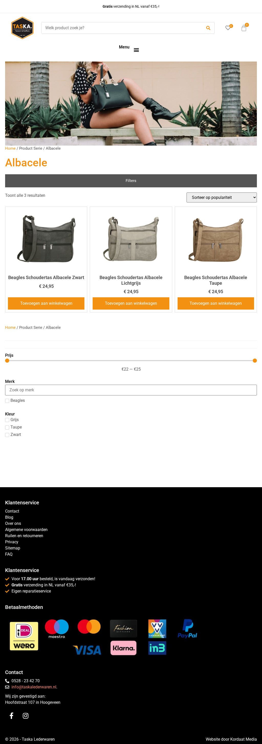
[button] (136, 49)
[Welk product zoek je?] (120, 28)
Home (10, 148)
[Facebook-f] (11, 715)
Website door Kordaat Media (231, 739)
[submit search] (208, 28)
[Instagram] (25, 715)
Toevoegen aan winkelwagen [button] (46, 303)
